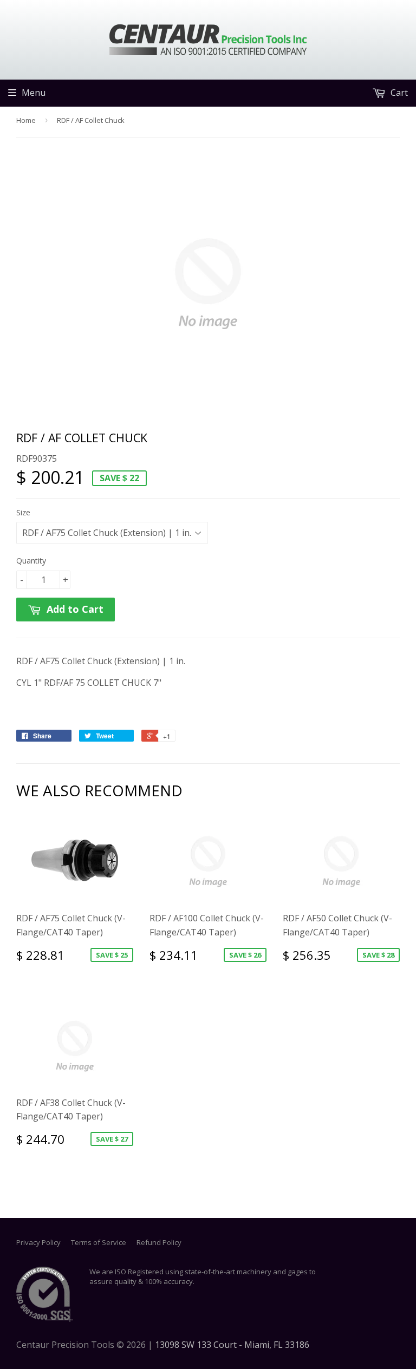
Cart (398, 93)
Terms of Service (98, 1242)
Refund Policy (158, 1242)
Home (26, 120)
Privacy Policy (38, 1242)
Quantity (31, 560)
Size (23, 512)
